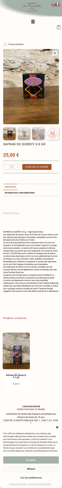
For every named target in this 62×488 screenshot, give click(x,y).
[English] (53, 4)
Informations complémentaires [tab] (20, 193)
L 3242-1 (43, 420)
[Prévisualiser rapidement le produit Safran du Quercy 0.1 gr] (28, 338)
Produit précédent (16, 44)
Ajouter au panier (36, 167)
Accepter (31, 460)
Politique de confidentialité (39, 484)
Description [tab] (10, 187)
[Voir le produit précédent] (5, 44)
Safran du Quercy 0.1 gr (16, 376)
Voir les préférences (31, 477)
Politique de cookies (18, 484)
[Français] (57, 4)
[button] (57, 427)
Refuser (31, 468)
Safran (16, 373)
